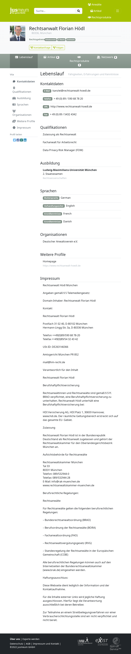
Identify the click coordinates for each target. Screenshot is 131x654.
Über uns (15, 639)
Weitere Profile (25, 121)
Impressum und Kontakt (46, 643)
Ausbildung (23, 98)
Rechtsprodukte (101, 17)
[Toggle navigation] (117, 10)
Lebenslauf (26, 57)
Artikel (97, 11)
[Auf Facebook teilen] (18, 140)
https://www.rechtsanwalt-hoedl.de (62, 265)
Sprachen (22, 104)
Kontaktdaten (25, 81)
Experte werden (31, 639)
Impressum (23, 127)
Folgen (59, 47)
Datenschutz (16, 643)
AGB (28, 643)
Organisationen (21, 115)
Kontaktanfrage (41, 47)
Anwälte (96, 4)
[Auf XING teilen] (21, 140)
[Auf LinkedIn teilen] (25, 140)
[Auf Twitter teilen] (14, 140)
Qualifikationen (21, 91)
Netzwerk (108, 57)
